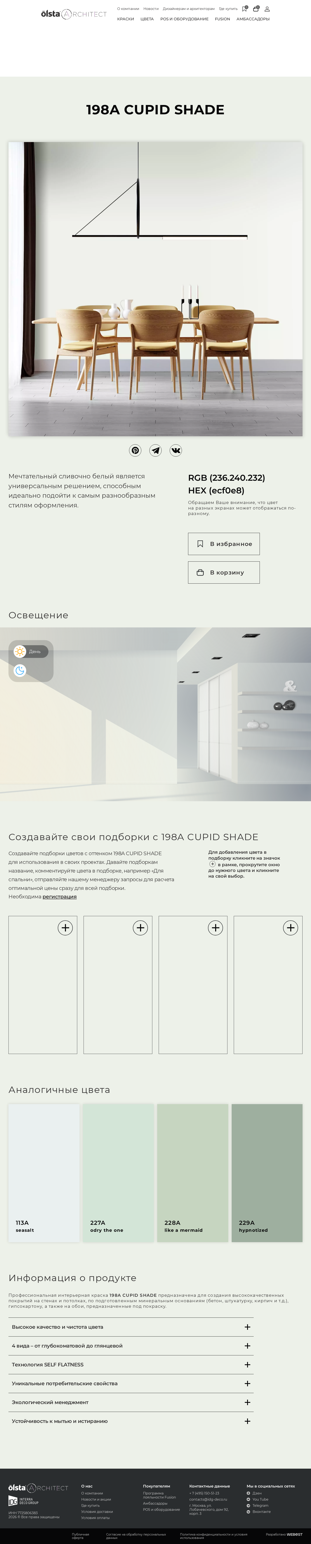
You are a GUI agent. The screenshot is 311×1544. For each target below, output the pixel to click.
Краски (125, 19)
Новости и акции (96, 1499)
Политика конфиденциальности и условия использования (213, 1536)
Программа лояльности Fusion (159, 1495)
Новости (151, 9)
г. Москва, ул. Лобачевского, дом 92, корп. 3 (208, 1510)
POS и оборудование (161, 1510)
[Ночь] (21, 670)
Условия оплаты (95, 1518)
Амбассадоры (253, 19)
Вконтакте (262, 1512)
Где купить (228, 9)
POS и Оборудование (184, 19)
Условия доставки (97, 1512)
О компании (128, 9)
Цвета (147, 19)
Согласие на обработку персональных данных (136, 1536)
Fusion (222, 19)
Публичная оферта (80, 1536)
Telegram (260, 1506)
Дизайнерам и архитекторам (189, 9)
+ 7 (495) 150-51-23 (204, 1493)
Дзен (257, 1493)
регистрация (60, 897)
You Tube (260, 1499)
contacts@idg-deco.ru (208, 1499)
